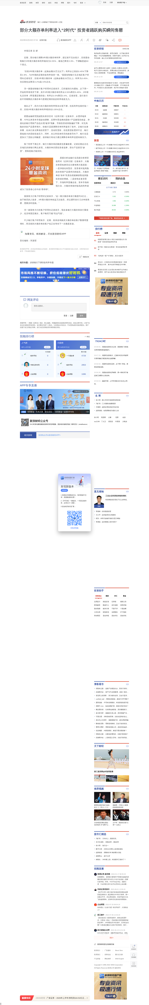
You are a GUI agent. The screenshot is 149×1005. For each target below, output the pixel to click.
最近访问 (103, 178)
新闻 (30, 3)
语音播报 (133, 955)
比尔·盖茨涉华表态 (48, 646)
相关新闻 (28, 435)
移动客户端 (121, 2)
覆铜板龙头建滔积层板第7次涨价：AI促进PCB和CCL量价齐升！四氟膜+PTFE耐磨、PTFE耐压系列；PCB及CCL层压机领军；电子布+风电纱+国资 (111, 85)
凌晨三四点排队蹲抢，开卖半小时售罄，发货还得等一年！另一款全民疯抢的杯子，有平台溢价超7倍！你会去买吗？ (62, 541)
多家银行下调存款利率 (50, 22)
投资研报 (99, 48)
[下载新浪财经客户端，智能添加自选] (111, 218)
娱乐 (49, 3)
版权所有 (118, 968)
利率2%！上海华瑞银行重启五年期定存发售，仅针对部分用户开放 (53, 472)
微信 (106, 40)
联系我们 (97, 954)
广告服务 (108, 950)
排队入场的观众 (46, 523)
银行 (39, 22)
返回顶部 (133, 972)
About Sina (119, 950)
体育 (37, 3)
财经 (43, 3)
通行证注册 (119, 954)
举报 (75, 40)
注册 (111, 2)
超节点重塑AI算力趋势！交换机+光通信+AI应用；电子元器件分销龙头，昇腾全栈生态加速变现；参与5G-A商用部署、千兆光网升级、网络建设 (111, 70)
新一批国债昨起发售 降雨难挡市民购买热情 (41, 511)
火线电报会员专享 (121, 77)
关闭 (88, 478)
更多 (81, 3)
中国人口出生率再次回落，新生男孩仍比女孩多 (62, 662)
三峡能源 (97, 192)
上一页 (21, 400)
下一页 (88, 400)
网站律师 (108, 959)
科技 (56, 3)
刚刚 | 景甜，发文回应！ (51, 677)
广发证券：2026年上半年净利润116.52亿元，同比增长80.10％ (74, 998)
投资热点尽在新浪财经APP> (50, 435)
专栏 (75, 3)
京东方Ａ (97, 196)
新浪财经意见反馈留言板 (105, 944)
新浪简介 (97, 950)
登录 (65, 315)
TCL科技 (97, 201)
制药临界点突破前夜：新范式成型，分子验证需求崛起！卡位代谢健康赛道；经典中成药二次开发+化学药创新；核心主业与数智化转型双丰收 (111, 55)
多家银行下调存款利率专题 (42, 262)
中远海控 (97, 205)
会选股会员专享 (121, 62)
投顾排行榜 (27, 336)
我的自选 (120, 178)
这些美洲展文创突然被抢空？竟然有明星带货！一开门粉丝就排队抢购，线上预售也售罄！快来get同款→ (62, 572)
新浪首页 (23, 3)
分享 (113, 40)
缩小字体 (81, 40)
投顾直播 (99, 868)
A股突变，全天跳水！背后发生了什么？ (58, 615)
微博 (100, 40)
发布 (81, 315)
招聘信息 (108, 954)
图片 (68, 3)
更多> (112, 938)
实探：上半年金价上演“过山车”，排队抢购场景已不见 (47, 499)
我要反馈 (86, 257)
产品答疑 (97, 959)
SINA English (119, 959)
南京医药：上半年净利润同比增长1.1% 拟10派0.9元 (46, 693)
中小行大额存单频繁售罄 (51, 457)
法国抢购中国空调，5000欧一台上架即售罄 (60, 585)
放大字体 (88, 40)
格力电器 (97, 210)
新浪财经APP (66, 40)
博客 (62, 3)
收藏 (94, 40)
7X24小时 (100, 341)
